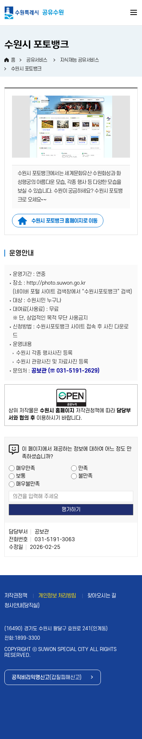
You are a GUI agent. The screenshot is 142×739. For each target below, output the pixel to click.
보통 (20, 476)
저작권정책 (15, 596)
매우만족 (25, 468)
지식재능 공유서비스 (79, 60)
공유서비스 (36, 60)
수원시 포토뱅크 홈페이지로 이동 (64, 221)
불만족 (85, 476)
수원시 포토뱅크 (26, 69)
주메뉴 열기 (134, 13)
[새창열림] (71, 397)
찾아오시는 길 (101, 596)
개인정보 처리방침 (57, 596)
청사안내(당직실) (22, 606)
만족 (83, 468)
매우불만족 (28, 484)
